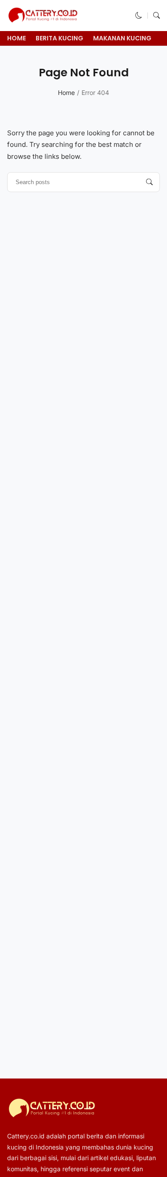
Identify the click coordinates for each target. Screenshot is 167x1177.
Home (16, 38)
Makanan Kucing (122, 38)
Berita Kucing (59, 38)
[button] (138, 15)
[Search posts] (149, 182)
